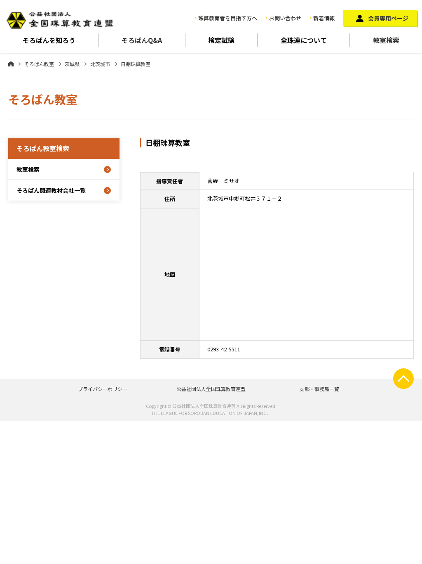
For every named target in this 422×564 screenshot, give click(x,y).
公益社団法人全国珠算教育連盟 (211, 388)
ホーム (11, 63)
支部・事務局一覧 (319, 388)
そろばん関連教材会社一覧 (51, 190)
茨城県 (72, 63)
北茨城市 (100, 63)
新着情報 (324, 18)
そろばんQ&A (142, 40)
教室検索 (386, 40)
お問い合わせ (285, 18)
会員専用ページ (388, 18)
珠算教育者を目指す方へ (227, 18)
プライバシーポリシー (102, 388)
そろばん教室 (39, 63)
